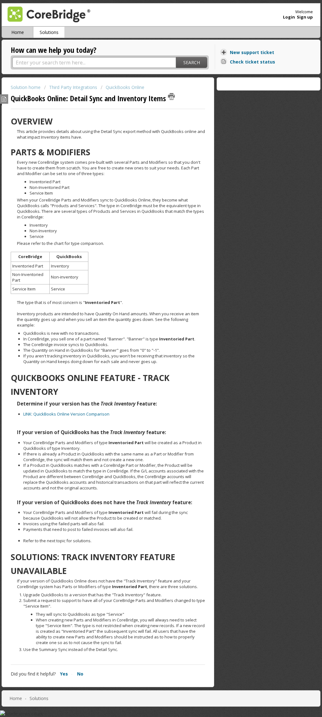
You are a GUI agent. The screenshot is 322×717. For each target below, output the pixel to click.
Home (17, 32)
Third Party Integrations (73, 87)
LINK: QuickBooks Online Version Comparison (66, 414)
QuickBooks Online (125, 87)
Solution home (26, 87)
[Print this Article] (171, 96)
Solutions (49, 32)
